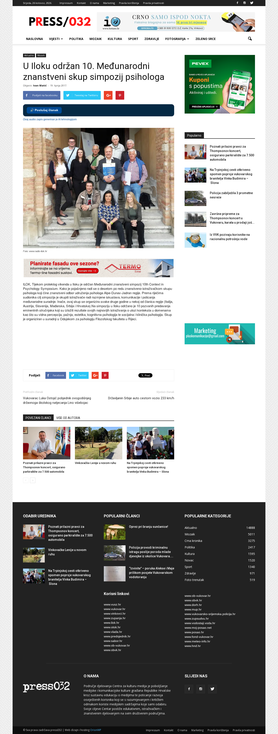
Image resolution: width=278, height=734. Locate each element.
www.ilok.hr (111, 622)
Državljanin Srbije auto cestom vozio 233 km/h (141, 398)
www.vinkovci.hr (115, 613)
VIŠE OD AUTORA (68, 418)
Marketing (109, 3)
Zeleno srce (205, 39)
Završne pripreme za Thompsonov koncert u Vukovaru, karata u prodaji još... (232, 218)
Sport (133, 39)
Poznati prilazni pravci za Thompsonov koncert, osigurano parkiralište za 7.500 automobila (44, 467)
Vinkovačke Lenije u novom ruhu (95, 463)
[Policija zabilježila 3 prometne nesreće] (195, 198)
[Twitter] (251, 3)
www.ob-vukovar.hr (117, 645)
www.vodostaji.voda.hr (200, 623)
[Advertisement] (102, 351)
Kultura (115, 39)
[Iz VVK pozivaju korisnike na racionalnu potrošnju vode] (195, 240)
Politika (76, 39)
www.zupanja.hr (115, 618)
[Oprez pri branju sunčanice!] (115, 532)
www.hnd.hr (193, 646)
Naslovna (34, 39)
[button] (250, 39)
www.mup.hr (193, 609)
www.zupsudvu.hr (197, 618)
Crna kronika (193, 541)
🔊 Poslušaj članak (44, 110)
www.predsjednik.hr (117, 636)
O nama (94, 3)
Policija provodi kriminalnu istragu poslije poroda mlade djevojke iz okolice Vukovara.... (151, 552)
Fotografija (175, 39)
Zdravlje (151, 39)
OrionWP (95, 730)
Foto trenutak (194, 580)
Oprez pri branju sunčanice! (148, 526)
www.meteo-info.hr (197, 641)
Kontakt (81, 3)
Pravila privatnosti (153, 3)
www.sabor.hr (113, 641)
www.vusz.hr (112, 604)
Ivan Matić (40, 85)
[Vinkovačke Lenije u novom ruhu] (98, 443)
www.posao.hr (194, 632)
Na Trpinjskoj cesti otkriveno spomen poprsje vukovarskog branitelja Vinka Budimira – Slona (148, 467)
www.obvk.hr (112, 650)
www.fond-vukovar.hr (199, 636)
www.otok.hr (112, 627)
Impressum (66, 3)
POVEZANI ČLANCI (38, 418)
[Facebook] (237, 3)
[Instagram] (244, 3)
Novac (189, 560)
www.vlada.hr (113, 631)
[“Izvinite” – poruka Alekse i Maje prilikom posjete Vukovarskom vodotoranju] (115, 573)
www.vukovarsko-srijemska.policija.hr (210, 614)
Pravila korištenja (129, 3)
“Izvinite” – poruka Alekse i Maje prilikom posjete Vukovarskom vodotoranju (151, 573)
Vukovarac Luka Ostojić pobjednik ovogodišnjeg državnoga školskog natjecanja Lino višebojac (57, 400)
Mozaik (95, 39)
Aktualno (29, 55)
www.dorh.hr (193, 605)
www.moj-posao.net (198, 627)
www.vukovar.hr (114, 609)
